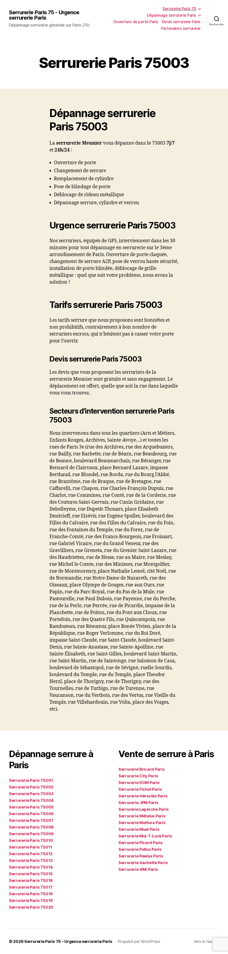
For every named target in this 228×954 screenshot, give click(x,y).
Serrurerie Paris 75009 (31, 833)
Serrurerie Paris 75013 (31, 860)
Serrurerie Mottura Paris (141, 822)
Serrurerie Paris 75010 (31, 840)
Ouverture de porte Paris (135, 21)
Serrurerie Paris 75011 (30, 847)
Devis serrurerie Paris (181, 21)
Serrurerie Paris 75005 (31, 807)
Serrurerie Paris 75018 (31, 893)
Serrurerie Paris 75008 (31, 827)
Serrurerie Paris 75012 (31, 853)
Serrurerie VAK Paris (138, 869)
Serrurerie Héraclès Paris (142, 796)
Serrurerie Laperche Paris (143, 809)
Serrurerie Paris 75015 (31, 873)
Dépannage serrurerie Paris (171, 15)
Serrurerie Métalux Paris (141, 816)
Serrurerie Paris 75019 (31, 900)
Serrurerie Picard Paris (140, 842)
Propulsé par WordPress (139, 941)
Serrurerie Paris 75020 (31, 907)
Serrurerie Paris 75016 (31, 880)
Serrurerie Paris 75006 (31, 813)
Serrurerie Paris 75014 (31, 867)
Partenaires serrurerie (181, 28)
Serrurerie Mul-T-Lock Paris (145, 836)
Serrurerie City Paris (138, 776)
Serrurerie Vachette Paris (142, 862)
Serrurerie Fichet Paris (140, 789)
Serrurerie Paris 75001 (31, 780)
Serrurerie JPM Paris (138, 802)
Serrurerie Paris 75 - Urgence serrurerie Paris (44, 15)
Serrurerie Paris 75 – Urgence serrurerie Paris (68, 941)
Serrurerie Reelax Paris (140, 856)
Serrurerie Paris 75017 (31, 887)
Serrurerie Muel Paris (138, 829)
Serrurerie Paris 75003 (31, 793)
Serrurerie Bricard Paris (141, 769)
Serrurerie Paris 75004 (31, 800)
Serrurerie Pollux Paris (139, 849)
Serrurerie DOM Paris (138, 782)
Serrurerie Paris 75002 (31, 787)
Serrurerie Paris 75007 (31, 820)
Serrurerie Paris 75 (179, 8)
